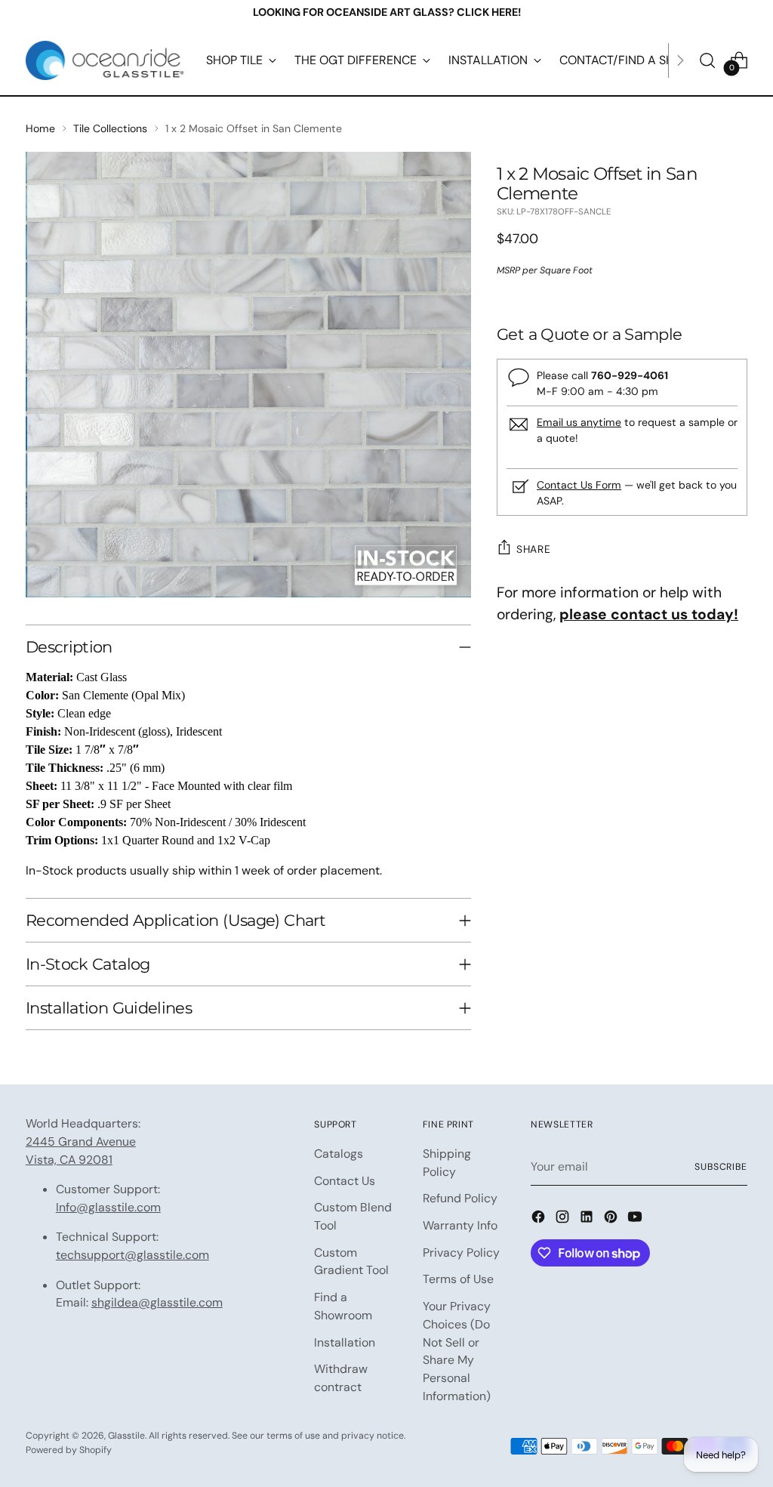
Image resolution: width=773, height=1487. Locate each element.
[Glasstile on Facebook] (540, 1219)
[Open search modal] (707, 60)
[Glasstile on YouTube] (636, 1219)
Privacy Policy (461, 1252)
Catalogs (338, 1154)
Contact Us (344, 1181)
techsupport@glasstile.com (132, 1255)
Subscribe (720, 1167)
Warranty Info (460, 1225)
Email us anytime (579, 422)
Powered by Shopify (69, 1450)
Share (533, 549)
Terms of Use (458, 1279)
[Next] (680, 60)
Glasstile (126, 1436)
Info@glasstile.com (108, 1207)
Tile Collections (110, 128)
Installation (344, 1342)
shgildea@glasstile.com (157, 1302)
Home (40, 128)
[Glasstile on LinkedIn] (588, 1219)
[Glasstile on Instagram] (564, 1219)
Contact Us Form (579, 485)
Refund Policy (460, 1198)
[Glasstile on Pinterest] (612, 1219)
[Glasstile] (105, 60)
